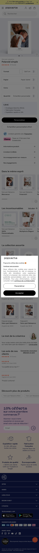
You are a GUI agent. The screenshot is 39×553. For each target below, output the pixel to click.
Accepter (19, 293)
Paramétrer (19, 286)
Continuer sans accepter (11, 266)
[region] (19, 276)
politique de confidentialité (24, 281)
